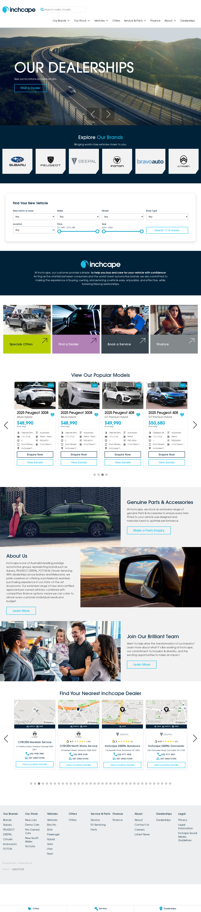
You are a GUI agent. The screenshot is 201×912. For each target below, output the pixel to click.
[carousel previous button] (93, 114)
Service (95, 820)
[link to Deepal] (84, 161)
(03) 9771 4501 (168, 754)
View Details (35, 462)
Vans (50, 844)
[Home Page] (18, 9)
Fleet (50, 853)
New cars (31, 820)
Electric (51, 824)
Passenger (53, 834)
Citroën (8, 839)
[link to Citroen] (184, 161)
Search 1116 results (167, 230)
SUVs (49, 829)
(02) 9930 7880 (37, 753)
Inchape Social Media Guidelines (187, 836)
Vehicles (99, 20)
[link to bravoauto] (150, 161)
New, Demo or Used (23, 210)
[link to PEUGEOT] (51, 161)
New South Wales (32, 839)
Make (60, 210)
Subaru (7, 824)
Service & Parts (133, 20)
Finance (155, 20)
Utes (49, 848)
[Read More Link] (34, 712)
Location (17, 224)
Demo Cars (32, 824)
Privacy (182, 820)
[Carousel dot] (94, 475)
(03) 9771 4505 (124, 754)
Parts (94, 829)
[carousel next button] (108, 114)
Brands (7, 820)
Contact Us (142, 824)
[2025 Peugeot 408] (122, 395)
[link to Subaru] (17, 161)
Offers (116, 20)
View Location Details (34, 764)
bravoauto (10, 844)
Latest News (142, 834)
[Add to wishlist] (52, 414)
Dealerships (188, 20)
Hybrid (51, 839)
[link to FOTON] (117, 161)
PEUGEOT (9, 829)
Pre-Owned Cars (32, 831)
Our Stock (80, 20)
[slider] (59, 231)
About (168, 20)
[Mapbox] (23, 722)
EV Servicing (98, 824)
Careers (139, 829)
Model (105, 210)
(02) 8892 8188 (80, 754)
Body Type (151, 210)
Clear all (182, 203)
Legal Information (185, 826)
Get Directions (37, 758)
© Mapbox (48, 722)
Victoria (30, 846)
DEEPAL (7, 834)
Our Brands (59, 20)
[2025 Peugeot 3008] (34, 395)
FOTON (7, 848)
